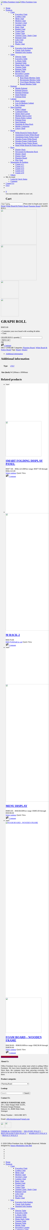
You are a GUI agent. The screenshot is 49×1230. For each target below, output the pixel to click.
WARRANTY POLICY (38, 1133)
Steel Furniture (16, 107)
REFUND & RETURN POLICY (14, 1133)
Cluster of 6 (19, 171)
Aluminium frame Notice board (27, 137)
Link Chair (19, 40)
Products (9, 10)
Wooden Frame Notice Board (26, 143)
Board (12, 131)
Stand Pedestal (20, 95)
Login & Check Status (18, 179)
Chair (12, 12)
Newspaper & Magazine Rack (26, 152)
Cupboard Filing (21, 112)
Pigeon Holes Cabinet (23, 118)
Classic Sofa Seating (23, 50)
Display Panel (20, 156)
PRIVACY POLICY (10, 1135)
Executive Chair (21, 14)
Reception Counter (22, 74)
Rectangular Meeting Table (30, 80)
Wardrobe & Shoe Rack (24, 124)
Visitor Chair (20, 33)
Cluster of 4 (19, 169)
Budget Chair (20, 29)
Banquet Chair (20, 38)
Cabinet (13, 99)
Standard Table (21, 63)
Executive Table (21, 59)
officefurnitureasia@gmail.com (17, 1119)
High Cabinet (20, 101)
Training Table (20, 67)
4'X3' (12, 366)
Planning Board (21, 158)
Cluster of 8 (19, 173)
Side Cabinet (20, 105)
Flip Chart (19, 160)
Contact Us (10, 183)
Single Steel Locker (22, 114)
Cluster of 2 (19, 166)
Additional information (14, 354)
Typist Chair (19, 31)
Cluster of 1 (19, 164)
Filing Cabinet (20, 109)
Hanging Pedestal (21, 93)
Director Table (20, 57)
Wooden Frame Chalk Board (26, 141)
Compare (13, 181)
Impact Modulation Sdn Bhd (21, 1146)
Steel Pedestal (20, 122)
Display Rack (20, 150)
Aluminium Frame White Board (27, 135)
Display (24, 350)
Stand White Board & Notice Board (28, 145)
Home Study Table (22, 65)
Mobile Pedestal (21, 88)
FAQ (8, 185)
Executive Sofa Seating (24, 48)
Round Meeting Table (28, 84)
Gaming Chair (20, 25)
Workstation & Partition (19, 162)
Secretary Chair (21, 23)
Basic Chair (19, 27)
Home (8, 8)
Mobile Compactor (22, 126)
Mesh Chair (19, 19)
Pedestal (13, 86)
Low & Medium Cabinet (24, 103)
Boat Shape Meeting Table (30, 78)
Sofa (12, 46)
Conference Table (22, 76)
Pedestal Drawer (21, 90)
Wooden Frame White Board (26, 139)
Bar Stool (18, 42)
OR (2, 342)
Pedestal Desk (20, 97)
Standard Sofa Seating (23, 52)
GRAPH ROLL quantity (10, 337)
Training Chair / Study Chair (26, 35)
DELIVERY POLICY (32, 1131)
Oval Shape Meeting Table (30, 82)
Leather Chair (20, 16)
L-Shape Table (20, 61)
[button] (6, 346)
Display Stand (20, 154)
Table (12, 55)
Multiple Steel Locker (23, 116)
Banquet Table (20, 69)
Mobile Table (20, 71)
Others (12, 175)
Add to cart (6, 340)
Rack (12, 147)
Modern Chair (20, 21)
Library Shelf (20, 128)
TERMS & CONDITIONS (11, 1131)
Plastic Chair (20, 44)
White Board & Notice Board (26, 133)
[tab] (27, 354)
